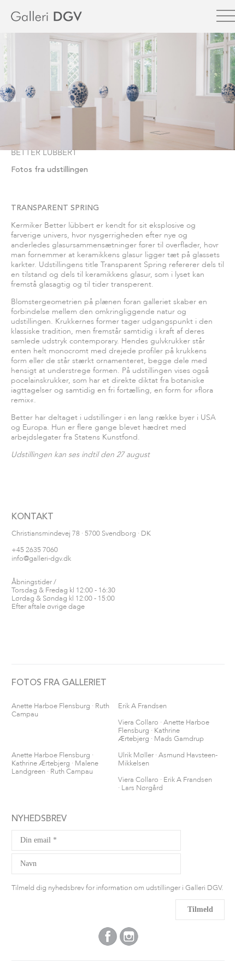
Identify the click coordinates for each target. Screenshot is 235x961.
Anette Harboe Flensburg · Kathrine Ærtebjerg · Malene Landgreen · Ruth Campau (54, 763)
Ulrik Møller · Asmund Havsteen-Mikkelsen (168, 759)
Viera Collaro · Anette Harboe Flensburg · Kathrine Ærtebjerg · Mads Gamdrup (163, 731)
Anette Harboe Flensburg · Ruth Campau (60, 710)
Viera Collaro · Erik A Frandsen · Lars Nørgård (165, 784)
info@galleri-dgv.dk (41, 559)
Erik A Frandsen (142, 706)
